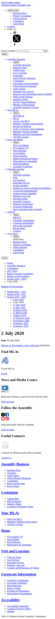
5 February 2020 (20, 323)
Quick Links (13, 10)
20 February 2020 (21, 321)
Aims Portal (18, 24)
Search (4, 373)
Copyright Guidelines (17, 583)
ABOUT (11, 212)
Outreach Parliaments (23, 206)
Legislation (18, 75)
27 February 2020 (21, 318)
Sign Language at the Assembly (27, 209)
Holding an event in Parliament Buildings (32, 188)
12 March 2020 (20, 313)
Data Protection (14, 585)
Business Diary (20, 13)
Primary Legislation (22, 16)
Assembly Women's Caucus (26, 107)
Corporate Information (23, 223)
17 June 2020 (19, 305)
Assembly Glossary (22, 201)
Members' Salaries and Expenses (28, 123)
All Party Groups (21, 137)
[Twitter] (17, 41)
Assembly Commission (23, 220)
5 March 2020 (19, 315)
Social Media (19, 153)
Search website (8, 51)
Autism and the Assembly (25, 193)
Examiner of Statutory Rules (20, 506)
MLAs (16, 118)
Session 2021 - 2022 (16, 291)
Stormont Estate (20, 199)
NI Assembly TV (21, 148)
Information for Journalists (25, 161)
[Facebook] (14, 45)
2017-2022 (12, 271)
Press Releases (19, 150)
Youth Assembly (20, 185)
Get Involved (19, 180)
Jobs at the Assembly (22, 225)
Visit (15, 177)
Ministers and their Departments (27, 134)
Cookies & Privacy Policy (19, 609)
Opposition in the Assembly (26, 83)
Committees (18, 21)
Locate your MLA (21, 121)
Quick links (12, 233)
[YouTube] (14, 33)
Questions (11, 473)
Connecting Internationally (25, 191)
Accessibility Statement (18, 606)
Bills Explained (14, 501)
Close (4, 258)
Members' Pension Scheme (25, 131)
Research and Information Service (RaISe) (32, 94)
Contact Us (6, 458)
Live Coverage (20, 73)
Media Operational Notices (25, 158)
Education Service (21, 183)
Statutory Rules (14, 504)
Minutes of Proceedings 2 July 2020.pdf (20, 345)
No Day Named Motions (24, 102)
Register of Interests (22, 126)
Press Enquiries (20, 156)
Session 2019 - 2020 (16, 279)
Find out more (7, 401)
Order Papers (19, 89)
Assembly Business (16, 59)
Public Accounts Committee (20, 273)
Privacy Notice (14, 588)
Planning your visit (21, 196)
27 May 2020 (19, 307)
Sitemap (11, 611)
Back (16, 62)
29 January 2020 (20, 326)
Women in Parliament (23, 204)
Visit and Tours (14, 557)
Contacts (11, 26)
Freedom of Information (18, 591)
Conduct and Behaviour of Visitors (23, 568)
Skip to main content (10, 2)
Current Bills (13, 498)
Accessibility (10, 600)
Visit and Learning (15, 169)
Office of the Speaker (23, 97)
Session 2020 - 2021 (16, 294)
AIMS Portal (19, 70)
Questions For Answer (23, 91)
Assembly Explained (22, 166)
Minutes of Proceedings (24, 104)
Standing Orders (20, 99)
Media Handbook (21, 164)
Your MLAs (12, 110)
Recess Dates (19, 228)
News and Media (15, 139)
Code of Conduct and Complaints (28, 129)
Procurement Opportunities (19, 593)
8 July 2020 (18, 299)
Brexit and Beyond (16, 483)
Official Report (20, 18)
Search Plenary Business (24, 78)
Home (10, 263)
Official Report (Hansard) (25, 86)
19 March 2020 (20, 310)
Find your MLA (14, 519)
